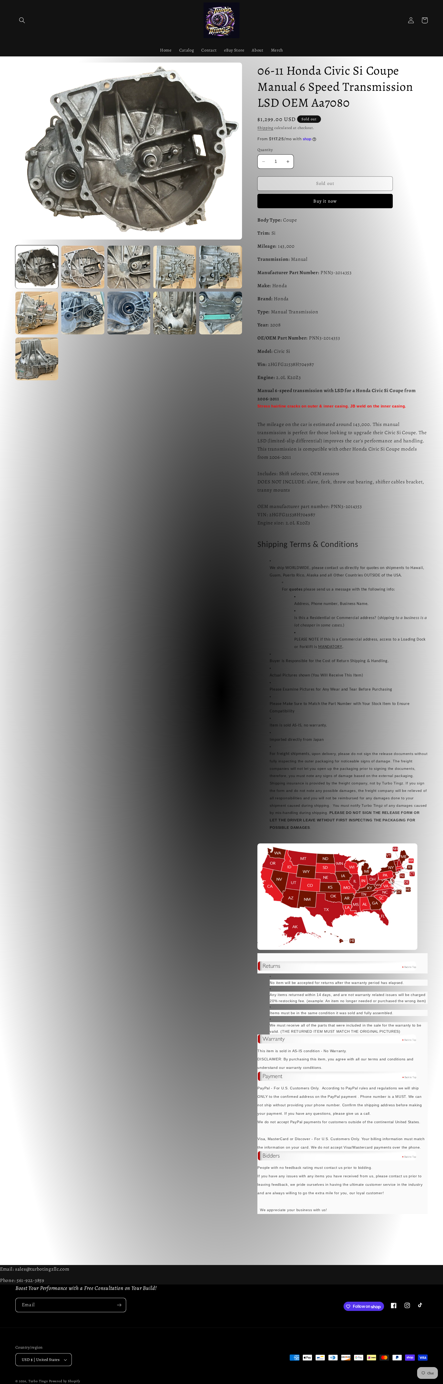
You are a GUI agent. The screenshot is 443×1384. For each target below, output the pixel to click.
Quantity (265, 149)
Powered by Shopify (64, 1381)
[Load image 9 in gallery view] (174, 313)
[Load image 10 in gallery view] (220, 313)
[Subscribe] (119, 1305)
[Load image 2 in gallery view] (82, 267)
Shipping (265, 127)
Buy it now (325, 201)
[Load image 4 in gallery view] (174, 267)
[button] (22, 20)
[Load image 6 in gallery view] (36, 313)
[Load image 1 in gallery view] (36, 267)
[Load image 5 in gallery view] (220, 267)
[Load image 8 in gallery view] (128, 313)
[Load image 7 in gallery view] (82, 313)
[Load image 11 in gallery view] (36, 358)
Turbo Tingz (38, 1381)
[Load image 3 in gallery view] (128, 267)
